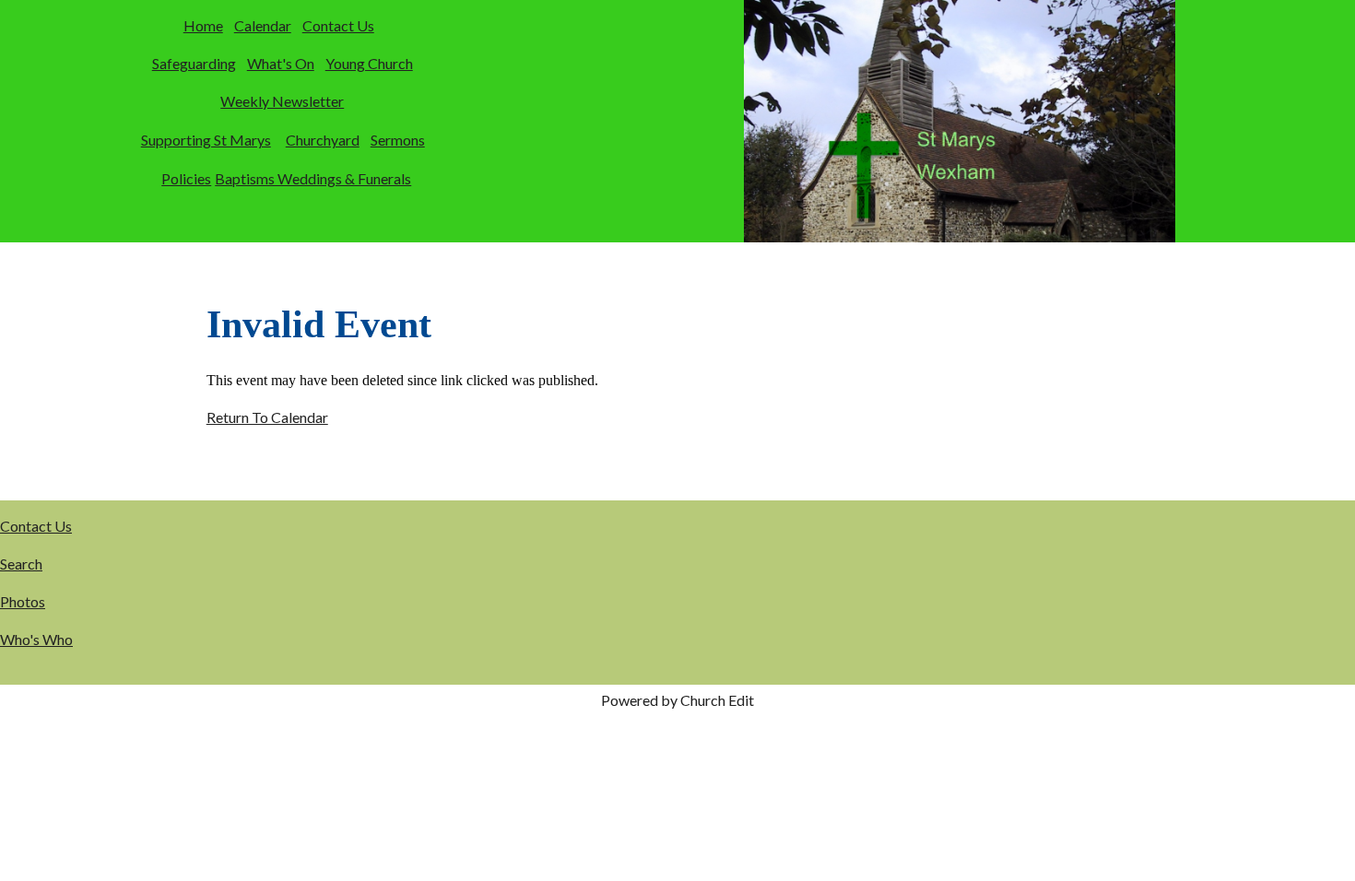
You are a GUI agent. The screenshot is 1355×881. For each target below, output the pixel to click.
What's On (280, 63)
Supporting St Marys (206, 139)
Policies (186, 178)
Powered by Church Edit (677, 700)
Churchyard (322, 139)
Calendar (262, 25)
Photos (22, 601)
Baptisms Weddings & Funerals (313, 178)
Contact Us (338, 25)
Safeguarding (194, 63)
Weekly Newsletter (282, 101)
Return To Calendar (267, 417)
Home (203, 25)
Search (21, 563)
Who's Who (36, 639)
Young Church (369, 63)
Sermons (398, 139)
